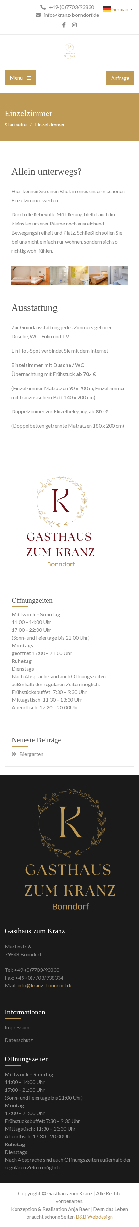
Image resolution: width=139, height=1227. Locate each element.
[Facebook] (64, 25)
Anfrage (120, 78)
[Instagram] (74, 25)
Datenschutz (19, 1040)
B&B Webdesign (94, 1216)
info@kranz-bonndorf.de (44, 985)
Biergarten (31, 754)
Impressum (17, 1027)
